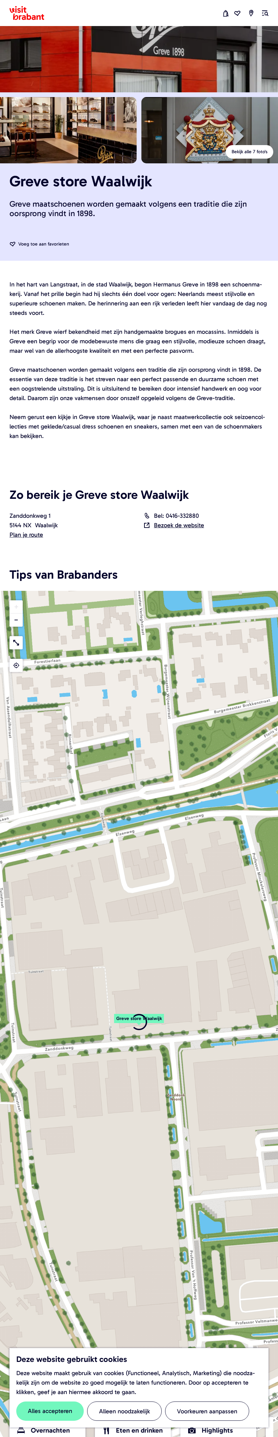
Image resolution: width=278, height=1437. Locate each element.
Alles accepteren (50, 1411)
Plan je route (26, 534)
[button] (139, 1022)
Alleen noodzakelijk (124, 1411)
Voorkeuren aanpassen (207, 1411)
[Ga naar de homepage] (30, 13)
